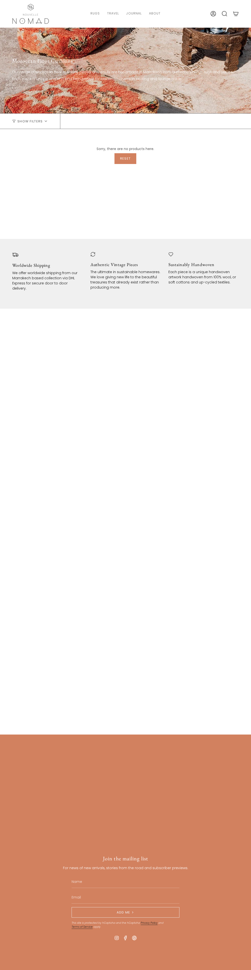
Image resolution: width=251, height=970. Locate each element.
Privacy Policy (149, 923)
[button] (95, 14)
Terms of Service (82, 927)
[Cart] (235, 14)
